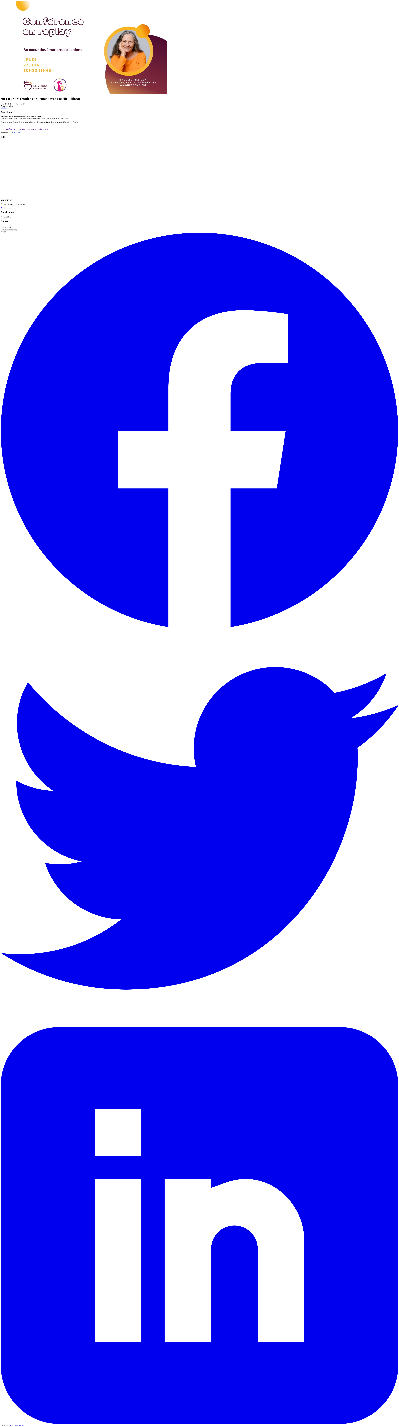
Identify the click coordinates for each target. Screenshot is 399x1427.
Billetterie (4, 108)
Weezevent (13, 1425)
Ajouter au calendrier (8, 208)
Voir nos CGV (22, 1425)
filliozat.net (16, 133)
